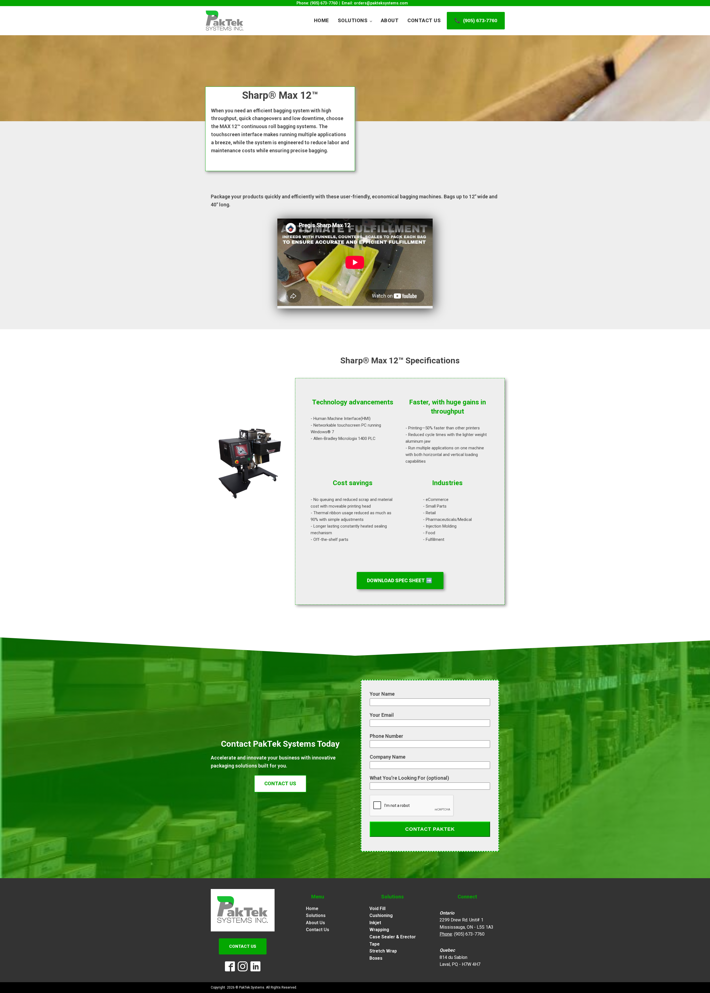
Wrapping (379, 929)
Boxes (375, 958)
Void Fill (377, 908)
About (390, 20)
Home (321, 20)
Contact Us (424, 20)
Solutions (353, 20)
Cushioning (381, 915)
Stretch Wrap (383, 951)
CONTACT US (280, 783)
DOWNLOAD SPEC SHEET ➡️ (400, 580)
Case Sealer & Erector (392, 936)
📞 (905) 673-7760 (475, 20)
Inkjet (375, 922)
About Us (315, 922)
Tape (374, 944)
